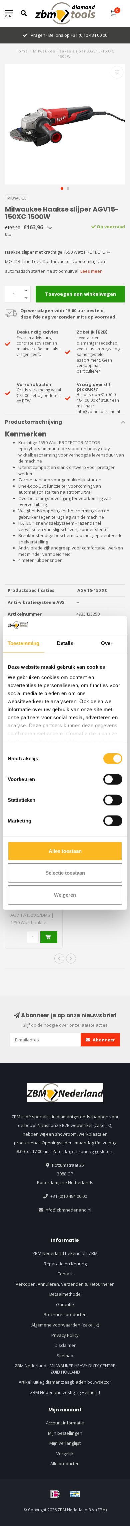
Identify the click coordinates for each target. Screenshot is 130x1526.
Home (22, 50)
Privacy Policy (65, 1335)
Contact (65, 1274)
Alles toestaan (65, 851)
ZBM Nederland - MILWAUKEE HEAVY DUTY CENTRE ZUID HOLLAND (65, 1369)
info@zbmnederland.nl (68, 1210)
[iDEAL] (55, 1494)
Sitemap (65, 1356)
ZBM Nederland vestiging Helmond (65, 1392)
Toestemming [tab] (23, 643)
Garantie (65, 1304)
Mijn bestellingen (65, 1433)
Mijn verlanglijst (65, 1443)
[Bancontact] (75, 1494)
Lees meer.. (92, 271)
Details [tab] (65, 643)
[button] (62, 188)
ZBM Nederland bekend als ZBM (65, 1253)
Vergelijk (65, 1453)
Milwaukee (16, 198)
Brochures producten (65, 1314)
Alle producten (65, 1463)
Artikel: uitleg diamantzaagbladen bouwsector (65, 1382)
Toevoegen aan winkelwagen (80, 294)
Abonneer (103, 1040)
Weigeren (65, 894)
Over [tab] (106, 643)
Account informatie (65, 1423)
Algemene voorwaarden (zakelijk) (65, 1325)
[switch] (112, 779)
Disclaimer (65, 1345)
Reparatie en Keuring (65, 1264)
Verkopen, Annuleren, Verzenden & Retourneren (65, 1284)
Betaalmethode (65, 1294)
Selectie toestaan (65, 873)
